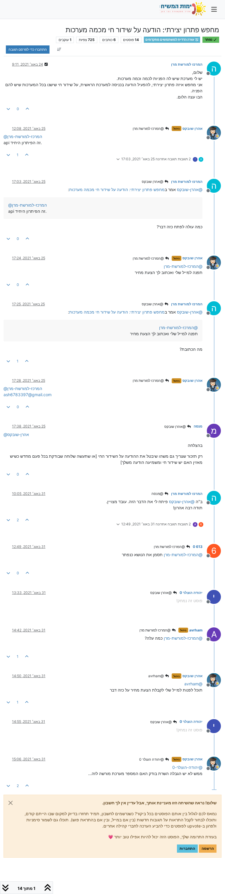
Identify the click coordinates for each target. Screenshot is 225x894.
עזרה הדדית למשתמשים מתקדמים (170, 40)
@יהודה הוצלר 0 (152, 759)
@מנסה (157, 493)
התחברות (187, 848)
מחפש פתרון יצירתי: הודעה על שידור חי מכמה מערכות (117, 189)
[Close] (10, 803)
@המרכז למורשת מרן (149, 128)
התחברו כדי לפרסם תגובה (27, 49)
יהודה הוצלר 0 (191, 592)
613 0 (197, 546)
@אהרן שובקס (153, 181)
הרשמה (208, 848)
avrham (195, 630)
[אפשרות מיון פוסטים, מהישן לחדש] (59, 49)
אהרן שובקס (192, 128)
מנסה (198, 426)
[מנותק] (211, 132)
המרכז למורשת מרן (186, 64)
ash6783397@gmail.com (28, 394)
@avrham (156, 676)
